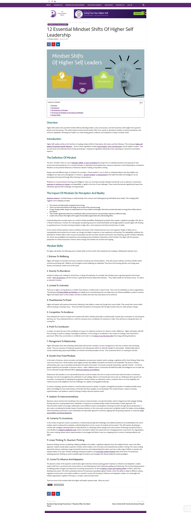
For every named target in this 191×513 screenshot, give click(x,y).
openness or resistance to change (58, 184)
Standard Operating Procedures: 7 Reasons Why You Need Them (68, 505)
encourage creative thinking (105, 452)
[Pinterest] (53, 44)
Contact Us (120, 5)
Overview (54, 105)
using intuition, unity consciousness (109, 146)
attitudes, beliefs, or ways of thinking (84, 163)
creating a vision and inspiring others (113, 468)
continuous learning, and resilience (87, 370)
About (48, 5)
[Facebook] (49, 1)
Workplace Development (75, 5)
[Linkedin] (55, 1)
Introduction (55, 108)
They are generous (59, 278)
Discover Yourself (95, 5)
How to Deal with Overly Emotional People (128, 504)
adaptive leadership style (67, 430)
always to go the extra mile (103, 336)
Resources (109, 5)
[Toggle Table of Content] (140, 102)
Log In (129, 5)
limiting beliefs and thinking (67, 292)
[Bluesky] (58, 1)
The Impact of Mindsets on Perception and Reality (67, 113)
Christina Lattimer (53, 39)
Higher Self (58, 5)
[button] (143, 5)
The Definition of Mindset (59, 110)
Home (48, 22)
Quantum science (53, 198)
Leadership (59, 485)
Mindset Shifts (56, 115)
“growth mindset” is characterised (95, 175)
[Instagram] (52, 1)
